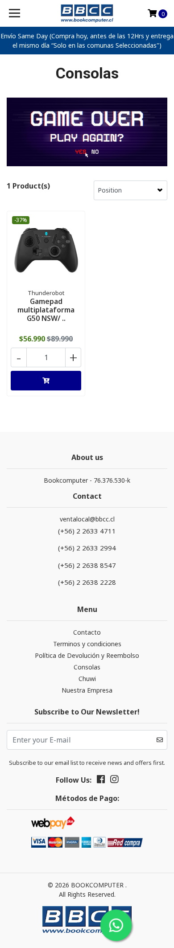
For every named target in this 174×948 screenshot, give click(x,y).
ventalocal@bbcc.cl (87, 519)
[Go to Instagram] (114, 781)
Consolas (87, 667)
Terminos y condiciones (87, 644)
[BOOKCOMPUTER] (87, 13)
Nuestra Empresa (87, 690)
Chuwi (87, 678)
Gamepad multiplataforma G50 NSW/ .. (46, 309)
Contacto (87, 632)
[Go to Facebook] (101, 781)
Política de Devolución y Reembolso (87, 655)
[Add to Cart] (46, 380)
